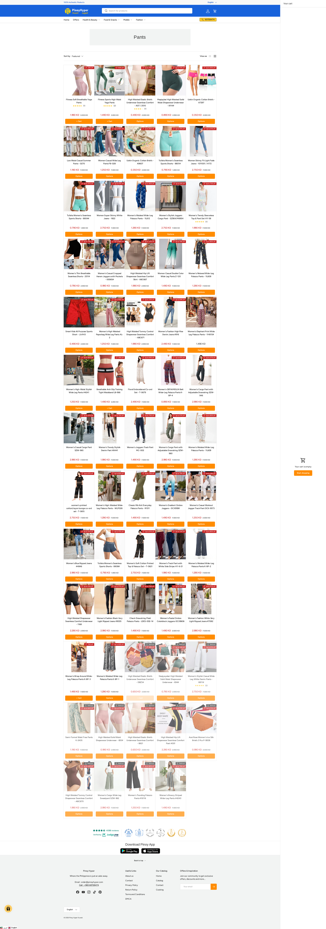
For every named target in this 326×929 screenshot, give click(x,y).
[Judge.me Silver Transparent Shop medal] (161, 833)
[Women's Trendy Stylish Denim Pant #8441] (109, 428)
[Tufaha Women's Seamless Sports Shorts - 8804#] (79, 196)
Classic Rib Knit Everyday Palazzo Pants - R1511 (140, 507)
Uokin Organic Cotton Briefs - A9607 (140, 162)
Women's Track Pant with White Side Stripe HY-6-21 (171, 565)
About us (129, 876)
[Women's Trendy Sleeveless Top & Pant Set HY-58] (201, 196)
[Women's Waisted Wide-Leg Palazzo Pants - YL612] (140, 196)
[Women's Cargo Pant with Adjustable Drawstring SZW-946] (201, 370)
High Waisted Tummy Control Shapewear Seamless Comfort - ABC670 (79, 798)
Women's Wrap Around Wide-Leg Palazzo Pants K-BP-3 (78, 677)
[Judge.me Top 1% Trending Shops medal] (182, 833)
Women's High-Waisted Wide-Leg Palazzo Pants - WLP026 (109, 507)
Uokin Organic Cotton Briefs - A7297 (201, 101)
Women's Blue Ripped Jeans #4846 (79, 565)
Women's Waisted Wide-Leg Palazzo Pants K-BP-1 (109, 677)
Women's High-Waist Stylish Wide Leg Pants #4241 (79, 391)
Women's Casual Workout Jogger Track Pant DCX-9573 (201, 507)
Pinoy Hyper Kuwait (76, 918)
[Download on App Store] (150, 851)
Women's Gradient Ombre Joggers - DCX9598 (170, 507)
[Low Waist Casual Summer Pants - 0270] (79, 141)
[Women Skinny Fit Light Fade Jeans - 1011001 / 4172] (201, 141)
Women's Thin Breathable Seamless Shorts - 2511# (78, 275)
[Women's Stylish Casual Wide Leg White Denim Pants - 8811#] (201, 657)
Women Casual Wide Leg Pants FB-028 (109, 162)
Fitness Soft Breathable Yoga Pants (79, 101)
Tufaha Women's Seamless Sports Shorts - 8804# (79, 217)
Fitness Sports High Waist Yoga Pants (109, 101)
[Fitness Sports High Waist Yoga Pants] (109, 80)
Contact (129, 880)
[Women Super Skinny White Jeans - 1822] (109, 196)
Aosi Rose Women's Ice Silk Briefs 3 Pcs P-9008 (201, 739)
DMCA (128, 899)
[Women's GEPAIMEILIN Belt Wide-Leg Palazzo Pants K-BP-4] (170, 370)
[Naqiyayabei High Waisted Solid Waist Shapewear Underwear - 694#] (170, 657)
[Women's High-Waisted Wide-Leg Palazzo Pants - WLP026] (109, 486)
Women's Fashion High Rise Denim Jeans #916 (170, 333)
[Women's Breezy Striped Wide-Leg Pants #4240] (170, 776)
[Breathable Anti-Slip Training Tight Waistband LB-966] (109, 370)
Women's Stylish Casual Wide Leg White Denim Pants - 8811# (201, 679)
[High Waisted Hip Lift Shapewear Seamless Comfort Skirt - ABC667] (140, 254)
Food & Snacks (110, 20)
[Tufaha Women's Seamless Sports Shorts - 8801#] (170, 141)
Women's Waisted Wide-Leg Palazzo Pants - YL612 (140, 217)
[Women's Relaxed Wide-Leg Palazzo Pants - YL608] (201, 254)
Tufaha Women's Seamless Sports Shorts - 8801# (170, 162)
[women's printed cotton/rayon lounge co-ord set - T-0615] (79, 486)
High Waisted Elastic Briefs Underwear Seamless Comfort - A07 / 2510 (140, 102)
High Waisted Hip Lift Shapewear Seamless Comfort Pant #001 (170, 740)
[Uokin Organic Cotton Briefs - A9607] (140, 141)
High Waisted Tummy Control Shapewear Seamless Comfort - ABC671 (140, 334)
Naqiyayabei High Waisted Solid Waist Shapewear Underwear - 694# (170, 679)
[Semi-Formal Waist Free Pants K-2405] (79, 718)
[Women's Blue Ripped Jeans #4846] (79, 544)
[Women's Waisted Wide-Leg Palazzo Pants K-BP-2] (201, 544)
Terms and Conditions (135, 894)
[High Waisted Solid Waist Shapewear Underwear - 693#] (109, 718)
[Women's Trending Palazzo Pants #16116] (140, 776)
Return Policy (131, 890)
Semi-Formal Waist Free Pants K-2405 (79, 739)
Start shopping (303, 473)
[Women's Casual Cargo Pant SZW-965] (79, 428)
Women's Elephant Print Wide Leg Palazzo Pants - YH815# (201, 333)
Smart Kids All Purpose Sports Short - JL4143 (78, 333)
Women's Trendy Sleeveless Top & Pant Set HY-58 (201, 217)
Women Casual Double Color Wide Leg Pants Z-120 (171, 275)
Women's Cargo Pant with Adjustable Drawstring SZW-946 (201, 392)
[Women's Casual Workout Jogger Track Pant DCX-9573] (201, 486)
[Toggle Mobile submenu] (131, 19)
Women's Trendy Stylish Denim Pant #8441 (109, 449)
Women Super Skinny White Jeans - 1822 (109, 217)
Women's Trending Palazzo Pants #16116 (140, 796)
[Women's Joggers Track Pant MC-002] (140, 428)
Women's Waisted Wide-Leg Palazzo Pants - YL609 (201, 449)
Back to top (139, 860)
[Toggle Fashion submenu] (144, 19)
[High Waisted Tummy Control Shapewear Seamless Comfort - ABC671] (140, 312)
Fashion (139, 20)
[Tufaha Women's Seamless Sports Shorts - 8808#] (109, 544)
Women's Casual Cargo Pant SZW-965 (79, 449)
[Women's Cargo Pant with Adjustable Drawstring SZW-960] (170, 428)
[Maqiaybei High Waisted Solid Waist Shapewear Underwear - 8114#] (170, 80)
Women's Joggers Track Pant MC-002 (140, 449)
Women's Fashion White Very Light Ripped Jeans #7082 (201, 619)
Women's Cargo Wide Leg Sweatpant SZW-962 (109, 796)
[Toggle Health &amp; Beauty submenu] (99, 19)
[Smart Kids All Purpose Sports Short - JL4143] (79, 312)
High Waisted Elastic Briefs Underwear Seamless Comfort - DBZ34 (140, 679)
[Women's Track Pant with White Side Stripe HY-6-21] (170, 544)
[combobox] (147, 10)
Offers (76, 20)
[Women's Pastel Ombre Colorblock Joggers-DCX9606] (170, 599)
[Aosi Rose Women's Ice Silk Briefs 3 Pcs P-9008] (201, 718)
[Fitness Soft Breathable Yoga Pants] (79, 80)
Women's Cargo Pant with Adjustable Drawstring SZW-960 (171, 450)
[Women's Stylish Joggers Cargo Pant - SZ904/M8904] (170, 196)
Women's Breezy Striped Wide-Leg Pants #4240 (170, 796)
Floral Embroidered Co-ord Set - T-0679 (140, 391)
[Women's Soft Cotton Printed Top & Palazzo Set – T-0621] (140, 544)
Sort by (67, 56)
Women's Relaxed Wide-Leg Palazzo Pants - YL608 (201, 275)
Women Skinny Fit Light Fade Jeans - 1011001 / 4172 (201, 162)
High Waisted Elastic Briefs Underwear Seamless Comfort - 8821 (140, 740)
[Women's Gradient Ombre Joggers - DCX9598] (170, 486)
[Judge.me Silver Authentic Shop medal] (150, 833)
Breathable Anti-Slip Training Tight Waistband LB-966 (110, 391)
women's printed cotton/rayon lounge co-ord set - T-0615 (79, 508)
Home (66, 20)
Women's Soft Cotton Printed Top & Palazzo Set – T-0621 (140, 565)
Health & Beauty (90, 20)
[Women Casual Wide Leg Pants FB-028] (109, 141)
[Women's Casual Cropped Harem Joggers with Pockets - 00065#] (109, 254)
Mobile (126, 20)
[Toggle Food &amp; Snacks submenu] (118, 19)
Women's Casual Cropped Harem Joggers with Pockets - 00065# (109, 276)
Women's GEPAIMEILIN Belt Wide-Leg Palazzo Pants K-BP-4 (170, 392)
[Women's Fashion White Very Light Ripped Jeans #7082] (201, 599)
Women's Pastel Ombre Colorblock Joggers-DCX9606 (170, 619)
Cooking (160, 890)
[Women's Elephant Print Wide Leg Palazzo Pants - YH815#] (201, 312)
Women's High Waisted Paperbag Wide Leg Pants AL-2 (109, 334)
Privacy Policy (131, 885)
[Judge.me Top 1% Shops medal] (171, 833)
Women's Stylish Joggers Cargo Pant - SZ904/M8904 (171, 217)
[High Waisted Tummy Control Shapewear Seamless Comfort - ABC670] (79, 776)
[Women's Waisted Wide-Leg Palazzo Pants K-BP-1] (109, 657)
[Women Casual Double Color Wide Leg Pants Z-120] (170, 254)
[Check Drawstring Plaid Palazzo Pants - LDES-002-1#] (140, 599)
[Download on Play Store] (129, 851)
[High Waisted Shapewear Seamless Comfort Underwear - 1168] (79, 599)
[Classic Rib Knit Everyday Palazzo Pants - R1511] (140, 486)
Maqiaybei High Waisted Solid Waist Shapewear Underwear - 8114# (170, 102)
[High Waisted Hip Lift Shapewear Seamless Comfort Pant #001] (170, 718)
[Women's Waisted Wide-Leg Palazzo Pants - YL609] (201, 428)
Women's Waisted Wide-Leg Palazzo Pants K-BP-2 (201, 565)
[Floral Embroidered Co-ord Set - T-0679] (140, 370)
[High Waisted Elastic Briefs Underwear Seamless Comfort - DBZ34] (140, 657)
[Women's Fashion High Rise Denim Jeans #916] (170, 312)
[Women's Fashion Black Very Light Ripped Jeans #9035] (109, 599)
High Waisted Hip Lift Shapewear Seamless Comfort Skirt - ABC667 (140, 276)
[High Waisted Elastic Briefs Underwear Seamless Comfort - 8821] (140, 718)
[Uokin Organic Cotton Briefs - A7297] (201, 80)
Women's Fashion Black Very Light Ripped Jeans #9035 (110, 619)
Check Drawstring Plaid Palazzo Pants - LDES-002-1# (140, 619)
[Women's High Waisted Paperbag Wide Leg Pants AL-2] (109, 312)
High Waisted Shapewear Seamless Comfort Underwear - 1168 (79, 621)
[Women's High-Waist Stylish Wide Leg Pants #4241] (79, 370)
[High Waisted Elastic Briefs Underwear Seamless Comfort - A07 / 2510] (140, 80)
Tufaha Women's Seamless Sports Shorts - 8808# (109, 565)
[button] (215, 11)
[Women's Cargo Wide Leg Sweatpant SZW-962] (109, 776)
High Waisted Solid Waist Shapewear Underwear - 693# (109, 739)
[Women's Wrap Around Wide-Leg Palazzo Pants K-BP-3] (79, 657)
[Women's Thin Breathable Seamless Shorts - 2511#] (79, 254)
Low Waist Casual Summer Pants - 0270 (79, 162)
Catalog (159, 880)
